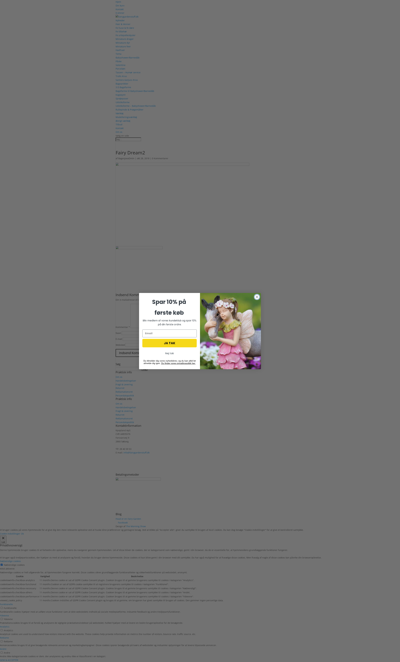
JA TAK (169, 343)
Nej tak (169, 353)
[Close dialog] (257, 297)
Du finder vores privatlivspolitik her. (178, 363)
